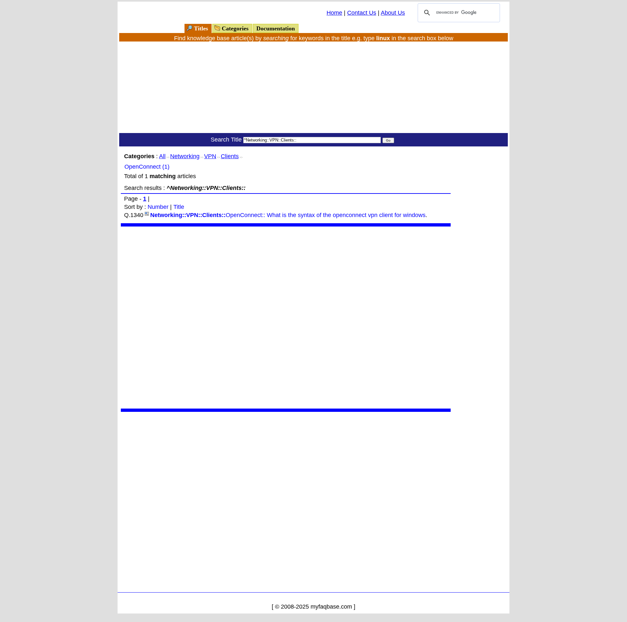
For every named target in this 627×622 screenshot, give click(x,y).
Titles (201, 28)
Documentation (276, 28)
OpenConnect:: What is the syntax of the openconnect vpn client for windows (288, 215)
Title (178, 207)
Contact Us (361, 12)
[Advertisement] (313, 87)
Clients (230, 156)
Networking (185, 156)
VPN (210, 156)
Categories (235, 28)
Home (334, 12)
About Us (393, 12)
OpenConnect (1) (146, 166)
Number (158, 207)
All (162, 156)
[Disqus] (285, 316)
